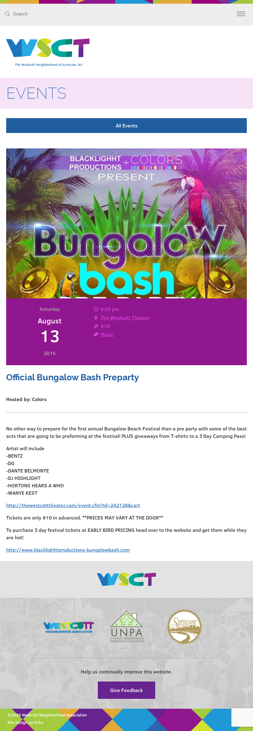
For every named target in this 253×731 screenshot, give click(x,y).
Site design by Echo (25, 722)
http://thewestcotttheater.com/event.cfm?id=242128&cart (73, 505)
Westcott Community (47, 47)
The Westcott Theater (125, 317)
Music (107, 334)
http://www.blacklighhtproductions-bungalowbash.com (68, 549)
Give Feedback (126, 690)
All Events (127, 125)
